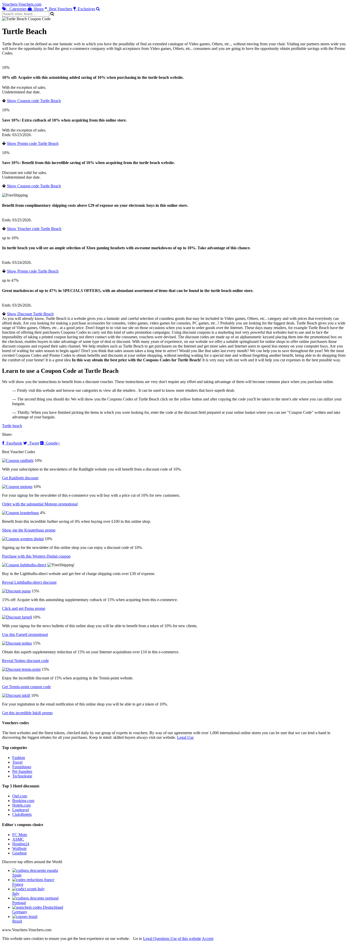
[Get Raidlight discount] (17, 460)
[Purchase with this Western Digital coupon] (23, 539)
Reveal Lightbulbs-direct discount (29, 582)
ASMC (18, 839)
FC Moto (19, 834)
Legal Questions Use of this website (172, 938)
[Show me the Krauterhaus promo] (20, 513)
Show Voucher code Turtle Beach (34, 228)
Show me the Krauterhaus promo (28, 530)
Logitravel (20, 810)
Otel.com (19, 796)
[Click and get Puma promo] (16, 591)
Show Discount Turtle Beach (30, 314)
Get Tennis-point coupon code (26, 687)
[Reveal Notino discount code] (17, 643)
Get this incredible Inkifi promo (27, 713)
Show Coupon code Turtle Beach (34, 101)
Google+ (52, 443)
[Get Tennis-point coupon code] (21, 669)
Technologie (22, 776)
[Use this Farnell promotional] (17, 617)
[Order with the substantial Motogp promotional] (17, 486)
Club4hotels (22, 814)
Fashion (18, 757)
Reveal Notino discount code (25, 660)
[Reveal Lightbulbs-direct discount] (24, 565)
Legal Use (185, 737)
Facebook (13, 443)
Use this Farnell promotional (25, 634)
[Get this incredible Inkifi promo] (16, 695)
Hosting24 (20, 844)
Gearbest (19, 853)
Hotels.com (21, 805)
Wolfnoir (19, 848)
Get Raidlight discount (20, 478)
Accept (207, 938)
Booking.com (23, 800)
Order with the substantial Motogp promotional (40, 504)
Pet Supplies (22, 771)
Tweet (33, 443)
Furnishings (21, 767)
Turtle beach (12, 426)
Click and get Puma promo (23, 608)
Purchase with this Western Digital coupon (36, 556)
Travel (17, 762)
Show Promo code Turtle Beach (33, 143)
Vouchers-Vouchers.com (21, 4)
